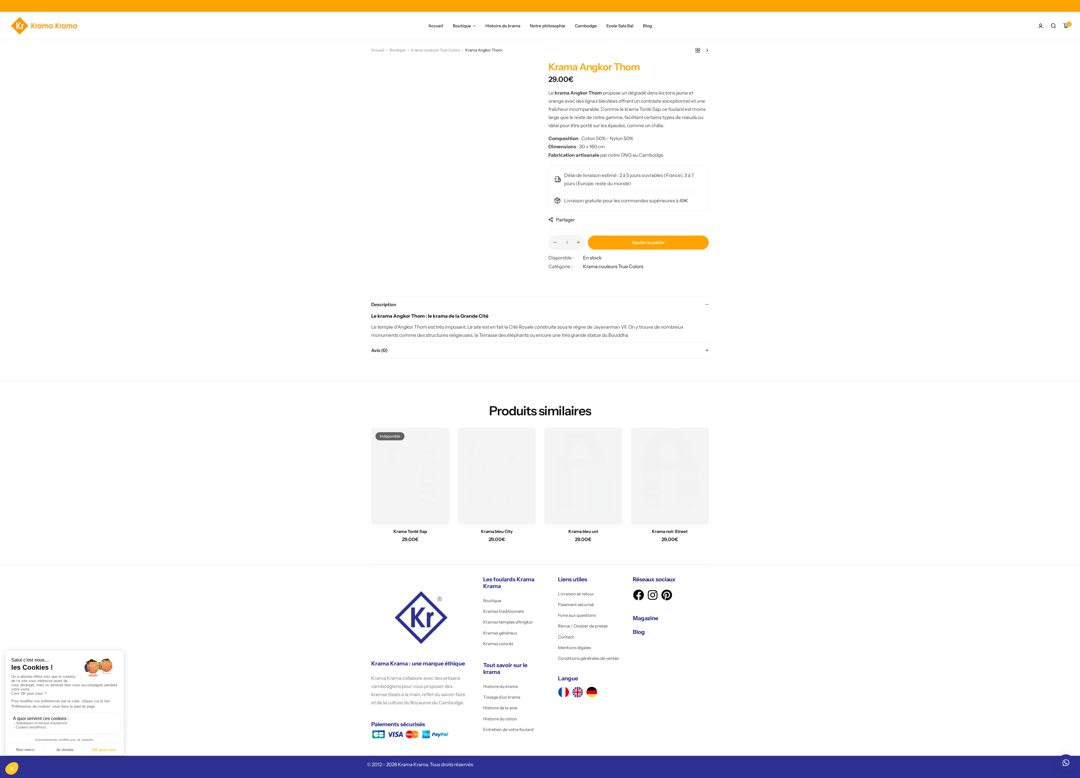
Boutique (462, 25)
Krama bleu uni (583, 531)
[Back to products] (698, 50)
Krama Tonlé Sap (410, 531)
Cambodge (586, 25)
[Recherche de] (1053, 26)
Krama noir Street (670, 531)
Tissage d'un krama (501, 697)
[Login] (1040, 26)
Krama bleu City (497, 531)
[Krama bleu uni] (583, 476)
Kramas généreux (500, 633)
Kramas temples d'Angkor (508, 622)
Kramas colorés (498, 643)
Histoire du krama (502, 25)
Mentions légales (574, 647)
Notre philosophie (547, 25)
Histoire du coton (500, 718)
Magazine (645, 618)
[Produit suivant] (706, 50)
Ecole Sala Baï (619, 25)
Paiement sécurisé (576, 604)
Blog (647, 25)
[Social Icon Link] (563, 692)
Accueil (435, 25)
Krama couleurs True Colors (435, 50)
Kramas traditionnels (503, 611)
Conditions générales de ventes (588, 658)
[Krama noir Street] (670, 476)
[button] (1066, 762)
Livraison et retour (576, 594)
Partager (565, 220)
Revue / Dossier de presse (583, 626)
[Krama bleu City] (497, 476)
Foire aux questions (577, 615)
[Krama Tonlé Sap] (410, 476)
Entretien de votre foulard (508, 729)
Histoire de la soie (500, 707)
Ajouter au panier (648, 242)
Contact (566, 637)
